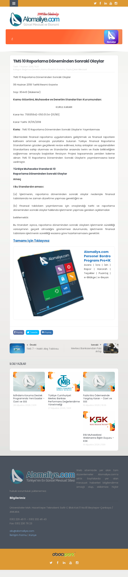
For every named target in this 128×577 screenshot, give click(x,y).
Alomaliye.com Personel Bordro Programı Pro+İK (97, 256)
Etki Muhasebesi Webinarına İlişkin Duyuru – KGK (98, 437)
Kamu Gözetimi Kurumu (53, 69)
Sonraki (94, 344)
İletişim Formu (18, 535)
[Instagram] (115, 3)
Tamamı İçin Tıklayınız (31, 240)
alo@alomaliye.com (22, 531)
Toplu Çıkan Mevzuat (76, 69)
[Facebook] (100, 3)
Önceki (33, 344)
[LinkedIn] (105, 3)
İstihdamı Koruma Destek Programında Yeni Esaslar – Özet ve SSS (28, 398)
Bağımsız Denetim (31, 69)
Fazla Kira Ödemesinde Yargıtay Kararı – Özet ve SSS (97, 398)
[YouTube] (110, 3)
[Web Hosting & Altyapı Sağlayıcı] (64, 554)
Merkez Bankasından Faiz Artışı (86, 350)
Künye (32, 535)
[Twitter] (95, 3)
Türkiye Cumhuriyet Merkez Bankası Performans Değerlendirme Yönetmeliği (64, 400)
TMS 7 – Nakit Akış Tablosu (42, 348)
